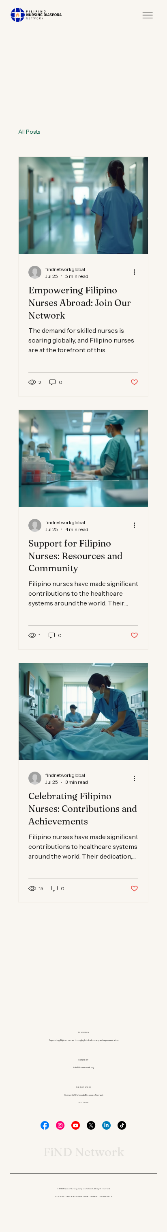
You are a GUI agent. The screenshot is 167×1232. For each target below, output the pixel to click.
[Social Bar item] (45, 1125)
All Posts (29, 131)
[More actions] (137, 272)
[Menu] (147, 15)
